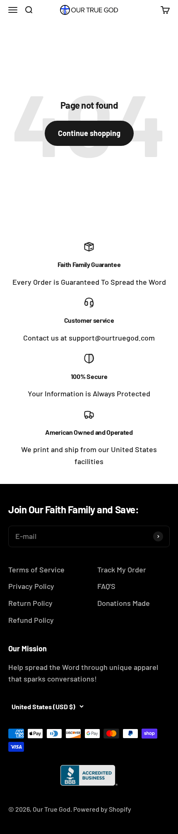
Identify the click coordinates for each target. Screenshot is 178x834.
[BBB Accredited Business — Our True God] (89, 775)
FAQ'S (106, 586)
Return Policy (30, 603)
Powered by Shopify (102, 809)
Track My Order (121, 569)
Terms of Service (36, 569)
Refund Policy (31, 619)
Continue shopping (89, 133)
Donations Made (123, 603)
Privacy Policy (31, 586)
